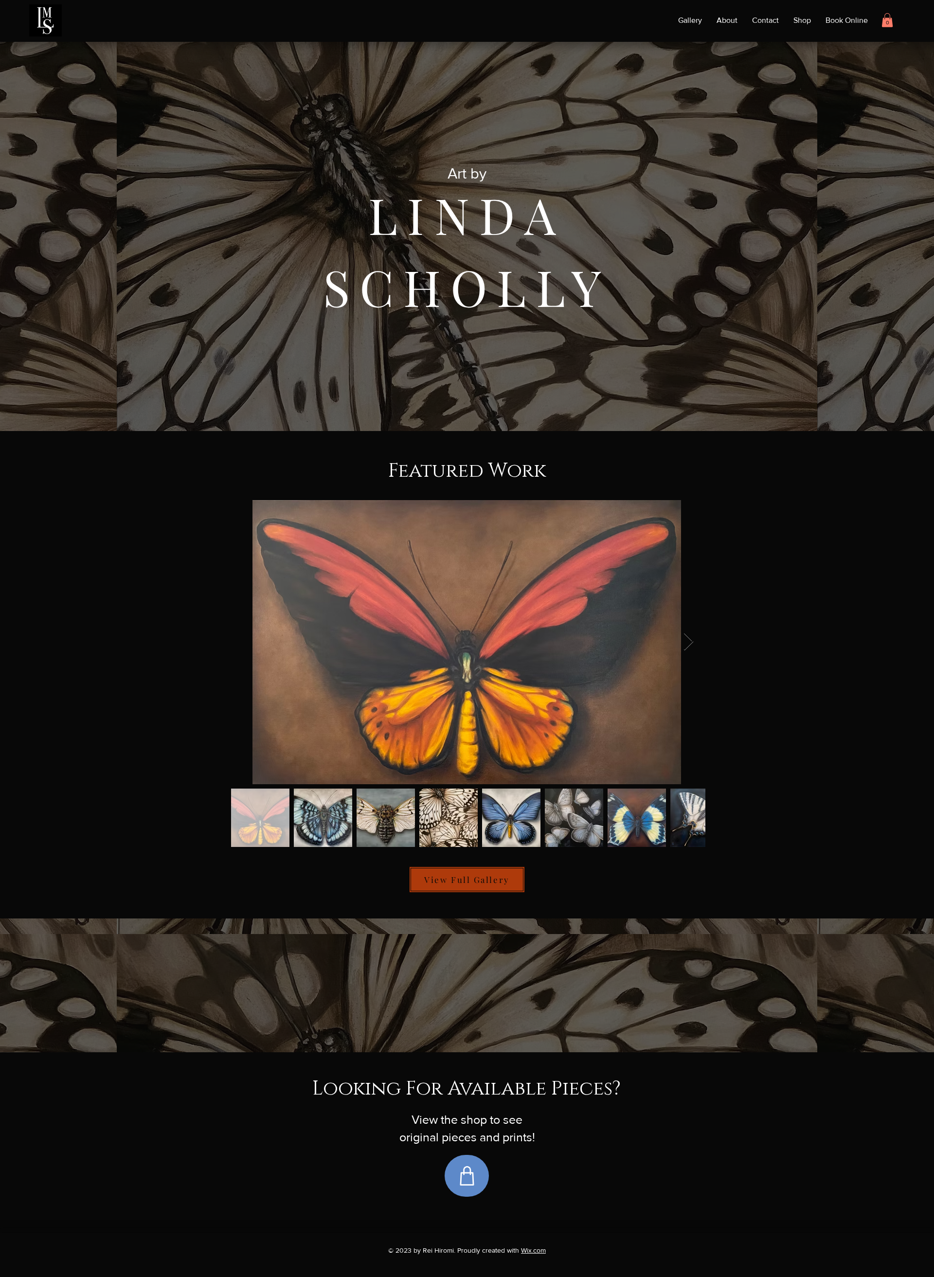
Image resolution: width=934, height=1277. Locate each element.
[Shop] (467, 1176)
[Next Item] (688, 641)
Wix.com (533, 1250)
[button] (887, 20)
